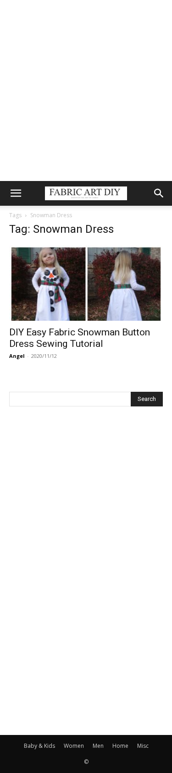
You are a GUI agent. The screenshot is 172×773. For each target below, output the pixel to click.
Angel (17, 355)
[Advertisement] (86, 90)
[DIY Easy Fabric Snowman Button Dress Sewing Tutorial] (86, 283)
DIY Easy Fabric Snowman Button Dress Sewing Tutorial (79, 338)
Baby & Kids (39, 746)
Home (120, 746)
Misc (143, 746)
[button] (15, 193)
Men (98, 746)
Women (74, 746)
